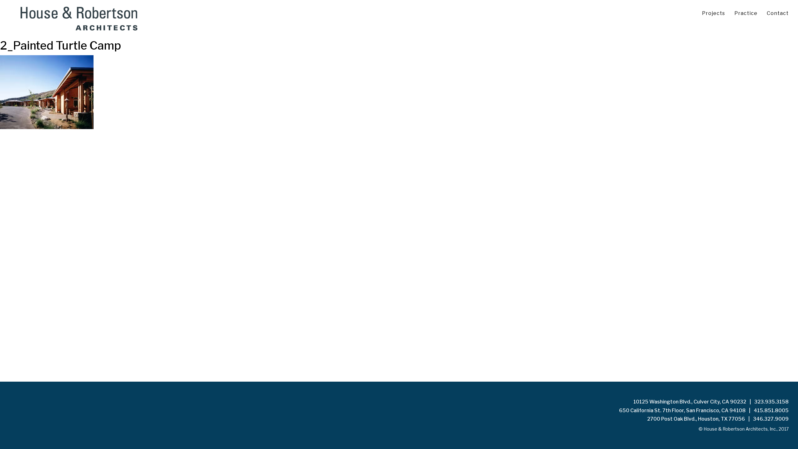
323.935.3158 (771, 402)
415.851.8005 (771, 410)
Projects (713, 13)
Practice (745, 13)
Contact (778, 13)
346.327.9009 (771, 419)
